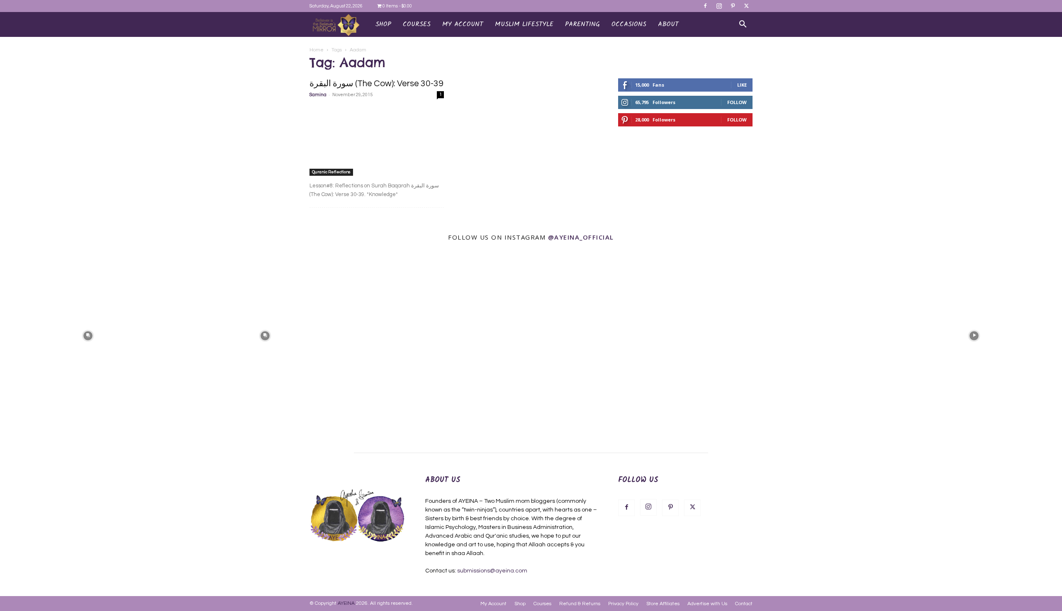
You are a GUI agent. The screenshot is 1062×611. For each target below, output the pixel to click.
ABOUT (668, 24)
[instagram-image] (87, 335)
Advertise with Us (707, 603)
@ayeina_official (581, 237)
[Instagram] (719, 6)
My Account (493, 603)
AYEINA (346, 603)
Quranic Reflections (331, 172)
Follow (737, 102)
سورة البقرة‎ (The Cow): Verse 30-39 (376, 83)
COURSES (417, 24)
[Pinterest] (732, 6)
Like (742, 85)
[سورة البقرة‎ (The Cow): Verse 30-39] (376, 140)
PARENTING (582, 24)
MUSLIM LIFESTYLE (524, 24)
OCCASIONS (628, 24)
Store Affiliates (663, 603)
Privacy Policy (623, 603)
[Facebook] (705, 6)
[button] (743, 25)
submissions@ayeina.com (492, 571)
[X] (746, 6)
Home (316, 50)
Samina (317, 94)
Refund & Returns (579, 603)
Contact (744, 603)
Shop (383, 24)
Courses (542, 603)
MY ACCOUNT (462, 24)
